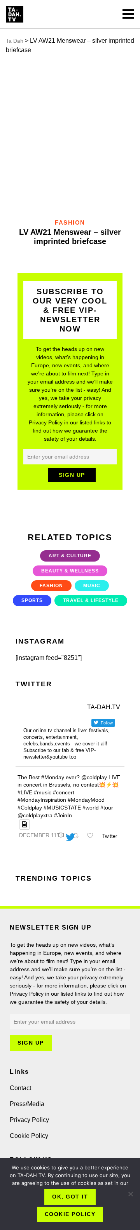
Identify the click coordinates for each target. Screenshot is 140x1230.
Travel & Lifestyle (91, 600)
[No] (130, 1194)
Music (91, 585)
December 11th (41, 835)
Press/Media (27, 1104)
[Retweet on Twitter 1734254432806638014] (77, 836)
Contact (20, 1088)
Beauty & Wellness (70, 571)
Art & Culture (70, 555)
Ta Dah (14, 41)
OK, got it (70, 1196)
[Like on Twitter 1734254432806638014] (92, 836)
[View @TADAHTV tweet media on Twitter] (24, 824)
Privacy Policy (29, 1120)
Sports (32, 600)
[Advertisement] (70, 136)
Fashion (51, 585)
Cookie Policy (29, 1135)
